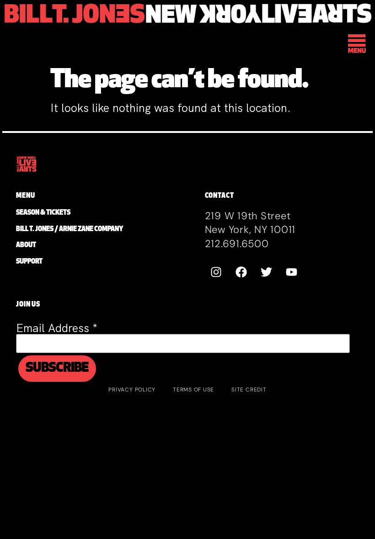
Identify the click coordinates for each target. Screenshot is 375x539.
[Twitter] (266, 272)
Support (29, 262)
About (26, 245)
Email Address (56, 328)
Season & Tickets (43, 213)
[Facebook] (241, 272)
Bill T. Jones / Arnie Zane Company (69, 229)
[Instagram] (216, 272)
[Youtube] (291, 272)
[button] (357, 45)
